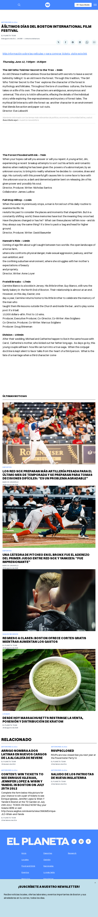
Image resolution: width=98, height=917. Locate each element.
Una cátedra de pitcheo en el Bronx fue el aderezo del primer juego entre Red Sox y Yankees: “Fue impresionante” (46, 558)
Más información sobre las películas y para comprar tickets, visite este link (45, 53)
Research (72, 853)
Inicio (24, 853)
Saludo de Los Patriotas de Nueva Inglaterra (72, 776)
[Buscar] (19, 4)
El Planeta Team (8, 36)
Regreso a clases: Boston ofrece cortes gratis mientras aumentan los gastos (44, 640)
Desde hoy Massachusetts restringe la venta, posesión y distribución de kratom (43, 719)
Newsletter (49, 879)
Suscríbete (84, 5)
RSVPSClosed (62, 751)
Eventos (25, 872)
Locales (6, 714)
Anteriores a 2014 (9, 22)
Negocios (26, 879)
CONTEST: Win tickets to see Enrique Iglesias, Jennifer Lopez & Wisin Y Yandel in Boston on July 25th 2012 (22, 781)
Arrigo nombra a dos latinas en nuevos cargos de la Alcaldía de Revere (24, 754)
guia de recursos (10, 634)
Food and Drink (28, 866)
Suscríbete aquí (10, 120)
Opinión (47, 860)
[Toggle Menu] (95, 4)
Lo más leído (49, 872)
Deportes (7, 467)
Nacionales (49, 866)
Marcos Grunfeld (11, 482)
